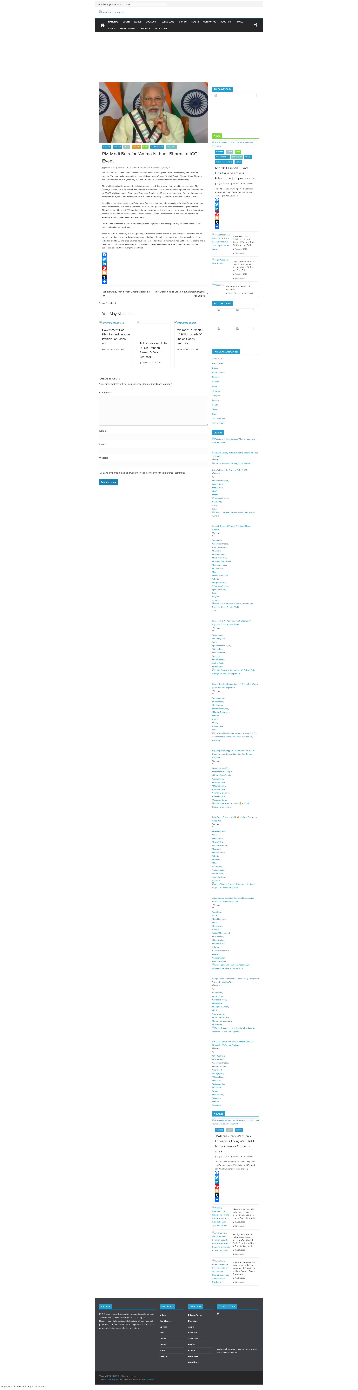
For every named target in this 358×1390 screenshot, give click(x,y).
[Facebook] (153, 255)
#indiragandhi (218, 1084)
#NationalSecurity (220, 575)
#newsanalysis (218, 852)
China (214, 505)
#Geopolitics (217, 484)
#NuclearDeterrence (221, 712)
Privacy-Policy (195, 1315)
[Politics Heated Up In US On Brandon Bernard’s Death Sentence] (153, 322)
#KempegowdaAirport (221, 1021)
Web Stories (217, 363)
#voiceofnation (218, 663)
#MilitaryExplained (220, 709)
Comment (105, 392)
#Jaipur (215, 929)
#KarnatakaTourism (220, 1017)
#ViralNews (217, 866)
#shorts (215, 579)
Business (151, 22)
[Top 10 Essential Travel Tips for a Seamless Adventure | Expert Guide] (235, 144)
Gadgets (216, 395)
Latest (126, 147)
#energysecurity (219, 1066)
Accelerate (193, 1339)
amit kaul (121, 168)
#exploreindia (218, 1014)
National (113, 22)
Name (103, 430)
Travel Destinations (224, 162)
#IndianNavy (217, 705)
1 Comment (248, 293)
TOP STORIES (171, 147)
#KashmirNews (218, 554)
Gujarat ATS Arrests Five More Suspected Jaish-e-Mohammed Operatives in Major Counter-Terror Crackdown (244, 1268)
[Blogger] (153, 272)
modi (165, 168)
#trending (216, 859)
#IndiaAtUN (217, 842)
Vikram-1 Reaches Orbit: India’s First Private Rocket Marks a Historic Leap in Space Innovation (244, 1213)
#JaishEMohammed (221, 933)
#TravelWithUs (218, 796)
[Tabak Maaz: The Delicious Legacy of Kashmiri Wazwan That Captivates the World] (221, 244)
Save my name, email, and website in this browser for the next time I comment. (144, 472)
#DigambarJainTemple (222, 772)
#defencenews (218, 698)
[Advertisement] (179, 52)
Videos (112, 28)
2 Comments (248, 184)
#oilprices (216, 1098)
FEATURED (117, 147)
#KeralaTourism (219, 782)
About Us (226, 22)
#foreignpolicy (218, 1073)
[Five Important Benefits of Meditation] (218, 290)
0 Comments (145, 168)
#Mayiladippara (219, 786)
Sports (183, 22)
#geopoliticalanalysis (221, 645)
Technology (167, 22)
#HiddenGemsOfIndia (221, 775)
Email (103, 444)
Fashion (215, 377)
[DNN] (102, 25)
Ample (191, 1327)
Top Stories (165, 1321)
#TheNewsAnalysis (220, 498)
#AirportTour (217, 996)
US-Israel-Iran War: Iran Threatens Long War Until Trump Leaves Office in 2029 (234, 1143)
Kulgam (215, 596)
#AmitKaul (216, 912)
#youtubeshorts (219, 589)
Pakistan (216, 880)
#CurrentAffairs (219, 1059)
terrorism (216, 600)
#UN (214, 863)
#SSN (214, 723)
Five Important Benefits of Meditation (238, 288)
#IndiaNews (217, 926)
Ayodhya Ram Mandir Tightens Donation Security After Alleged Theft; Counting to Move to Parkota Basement (244, 1240)
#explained (217, 1070)
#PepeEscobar (218, 660)
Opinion (215, 409)
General (215, 400)
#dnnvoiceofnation (220, 480)
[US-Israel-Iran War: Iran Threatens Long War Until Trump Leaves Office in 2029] (235, 1122)
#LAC (214, 491)
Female (215, 382)
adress (156, 168)
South (126, 22)
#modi (215, 495)
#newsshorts (217, 937)
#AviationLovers (219, 1000)
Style (214, 414)
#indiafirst (216, 1080)
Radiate (192, 1344)
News (145, 147)
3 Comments (239, 278)
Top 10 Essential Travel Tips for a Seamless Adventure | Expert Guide (235, 173)
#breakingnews (219, 638)
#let (213, 572)
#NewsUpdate (218, 940)
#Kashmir (216, 551)
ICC (161, 168)
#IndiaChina (217, 488)
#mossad (216, 656)
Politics (145, 28)
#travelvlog (217, 1024)
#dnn (214, 642)
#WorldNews (217, 667)
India (214, 509)
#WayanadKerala (219, 800)
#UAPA (215, 954)
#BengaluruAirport (220, 1007)
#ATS (214, 915)
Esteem (191, 1350)
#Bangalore (217, 1003)
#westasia (216, 1105)
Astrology (161, 28)
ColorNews (193, 1362)
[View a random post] (255, 25)
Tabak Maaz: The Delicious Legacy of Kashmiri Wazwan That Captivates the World (243, 240)
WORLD (138, 22)
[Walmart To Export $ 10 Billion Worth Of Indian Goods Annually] (185, 322)
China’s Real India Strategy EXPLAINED (230, 470)
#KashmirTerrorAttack (221, 561)
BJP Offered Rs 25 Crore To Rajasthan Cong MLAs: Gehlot (180, 293)
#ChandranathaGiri (220, 768)
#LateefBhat (217, 568)
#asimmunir (217, 635)
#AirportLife (217, 992)
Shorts (239, 1130)
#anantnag (217, 540)
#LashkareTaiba (219, 565)
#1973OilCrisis (218, 1056)
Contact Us (209, 22)
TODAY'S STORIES (157, 147)
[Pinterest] (153, 268)
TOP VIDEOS (218, 423)
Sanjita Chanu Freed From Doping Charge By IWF (127, 293)
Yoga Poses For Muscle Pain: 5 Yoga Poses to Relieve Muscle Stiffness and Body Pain (244, 265)
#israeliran (216, 1087)
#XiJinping (216, 502)
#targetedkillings (219, 582)
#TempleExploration (221, 793)
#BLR (214, 1010)
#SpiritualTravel (219, 789)
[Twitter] (153, 259)
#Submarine (217, 726)
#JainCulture (217, 779)
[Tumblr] (153, 277)
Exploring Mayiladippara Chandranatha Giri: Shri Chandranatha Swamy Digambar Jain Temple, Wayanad (233, 754)
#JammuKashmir (219, 547)
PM (169, 168)
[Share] (153, 281)
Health (195, 22)
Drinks (215, 368)
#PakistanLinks (218, 944)
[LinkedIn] (153, 263)
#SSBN (215, 719)
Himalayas (193, 1356)
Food (214, 386)
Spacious (192, 1333)
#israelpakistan (218, 652)
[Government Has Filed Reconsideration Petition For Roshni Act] (111, 322)
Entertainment (128, 28)
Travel (239, 22)
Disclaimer (193, 1321)
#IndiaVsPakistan (219, 845)
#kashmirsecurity (219, 558)
